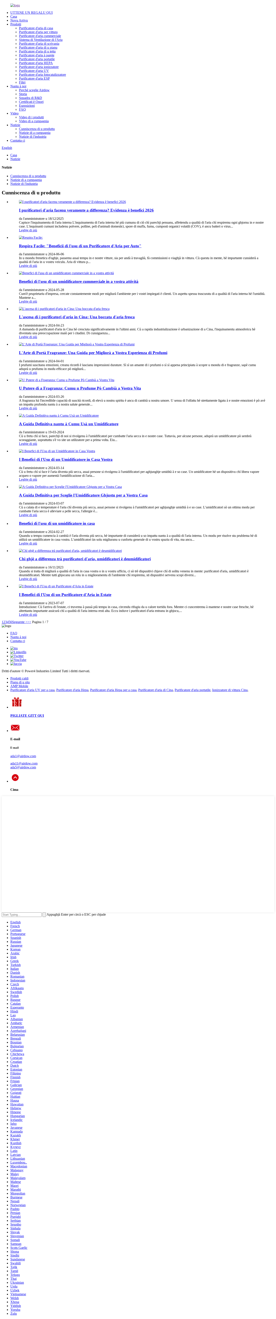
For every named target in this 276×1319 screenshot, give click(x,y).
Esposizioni (27, 105)
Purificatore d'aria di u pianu (38, 47)
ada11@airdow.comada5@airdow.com (24, 765)
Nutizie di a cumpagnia (34, 133)
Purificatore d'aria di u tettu (37, 51)
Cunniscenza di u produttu (37, 129)
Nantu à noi (18, 86)
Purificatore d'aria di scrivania (39, 43)
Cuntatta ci (17, 140)
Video (14, 113)
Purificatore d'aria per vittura (38, 32)
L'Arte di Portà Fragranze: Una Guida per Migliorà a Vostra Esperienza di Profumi (93, 352)
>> (29, 622)
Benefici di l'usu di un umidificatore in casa (57, 523)
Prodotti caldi (19, 678)
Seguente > (19, 622)
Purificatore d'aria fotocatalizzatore (42, 74)
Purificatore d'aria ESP (34, 78)
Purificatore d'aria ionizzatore (39, 67)
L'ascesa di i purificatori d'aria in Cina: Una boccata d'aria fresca (77, 317)
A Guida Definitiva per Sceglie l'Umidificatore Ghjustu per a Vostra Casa (83, 495)
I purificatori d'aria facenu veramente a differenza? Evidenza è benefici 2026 (86, 210)
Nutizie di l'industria (32, 136)
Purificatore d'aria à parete (36, 55)
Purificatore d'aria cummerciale (40, 36)
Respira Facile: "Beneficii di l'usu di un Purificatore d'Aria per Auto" (80, 246)
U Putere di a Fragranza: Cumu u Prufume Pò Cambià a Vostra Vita (80, 388)
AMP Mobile (19, 686)
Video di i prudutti (31, 117)
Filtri (22, 82)
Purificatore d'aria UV (34, 71)
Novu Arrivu (19, 20)
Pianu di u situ (20, 682)
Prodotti (15, 24)
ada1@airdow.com (23, 756)
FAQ (22, 109)
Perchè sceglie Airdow (34, 90)
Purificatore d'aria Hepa (72, 690)
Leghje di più (28, 230)
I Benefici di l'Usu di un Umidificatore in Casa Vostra (66, 459)
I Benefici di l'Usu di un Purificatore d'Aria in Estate (65, 594)
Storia (23, 94)
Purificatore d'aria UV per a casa (32, 690)
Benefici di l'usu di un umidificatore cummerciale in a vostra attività (78, 281)
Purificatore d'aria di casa (36, 28)
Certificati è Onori (31, 102)
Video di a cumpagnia (34, 121)
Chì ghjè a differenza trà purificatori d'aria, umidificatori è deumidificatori (85, 559)
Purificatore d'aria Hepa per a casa (113, 690)
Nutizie (15, 125)
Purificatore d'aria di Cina (155, 690)
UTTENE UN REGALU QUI (31, 12)
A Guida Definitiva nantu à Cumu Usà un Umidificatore (68, 424)
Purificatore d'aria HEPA (36, 63)
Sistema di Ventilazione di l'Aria (41, 40)
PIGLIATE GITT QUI (27, 715)
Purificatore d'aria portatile (37, 59)
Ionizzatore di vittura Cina (230, 690)
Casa (13, 16)
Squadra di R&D (30, 98)
